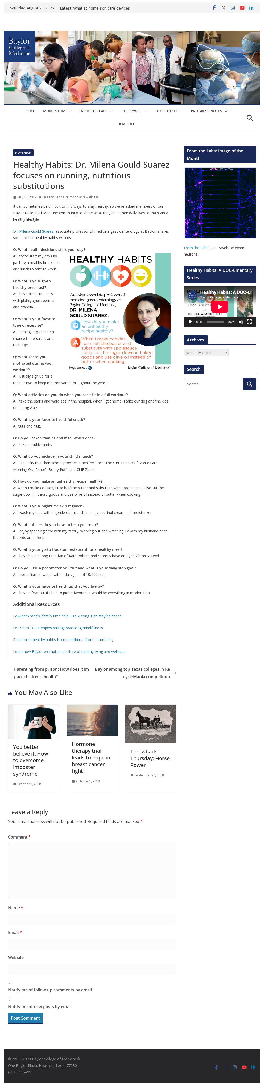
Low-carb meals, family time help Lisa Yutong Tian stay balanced (67, 615)
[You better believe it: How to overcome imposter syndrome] (33, 708)
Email (15, 932)
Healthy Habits (53, 197)
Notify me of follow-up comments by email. (50, 990)
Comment (19, 837)
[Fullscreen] (249, 321)
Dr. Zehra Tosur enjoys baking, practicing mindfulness (58, 627)
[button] (68, 111)
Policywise (132, 111)
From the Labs (196, 247)
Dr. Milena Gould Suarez (33, 231)
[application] (220, 306)
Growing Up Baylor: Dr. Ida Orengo (104, 8)
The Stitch (166, 111)
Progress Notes (206, 111)
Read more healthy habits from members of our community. (63, 639)
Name (15, 907)
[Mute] (241, 321)
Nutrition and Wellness (81, 197)
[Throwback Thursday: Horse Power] (150, 708)
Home (29, 111)
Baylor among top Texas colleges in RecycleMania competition (132, 672)
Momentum (54, 111)
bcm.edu (126, 123)
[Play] (190, 321)
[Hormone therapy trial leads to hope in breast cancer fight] (92, 708)
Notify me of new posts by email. (40, 1007)
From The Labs (93, 111)
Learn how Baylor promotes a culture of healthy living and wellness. (69, 651)
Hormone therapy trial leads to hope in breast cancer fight (91, 757)
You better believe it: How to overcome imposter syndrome (30, 760)
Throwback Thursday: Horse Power (150, 758)
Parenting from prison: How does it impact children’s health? (51, 672)
